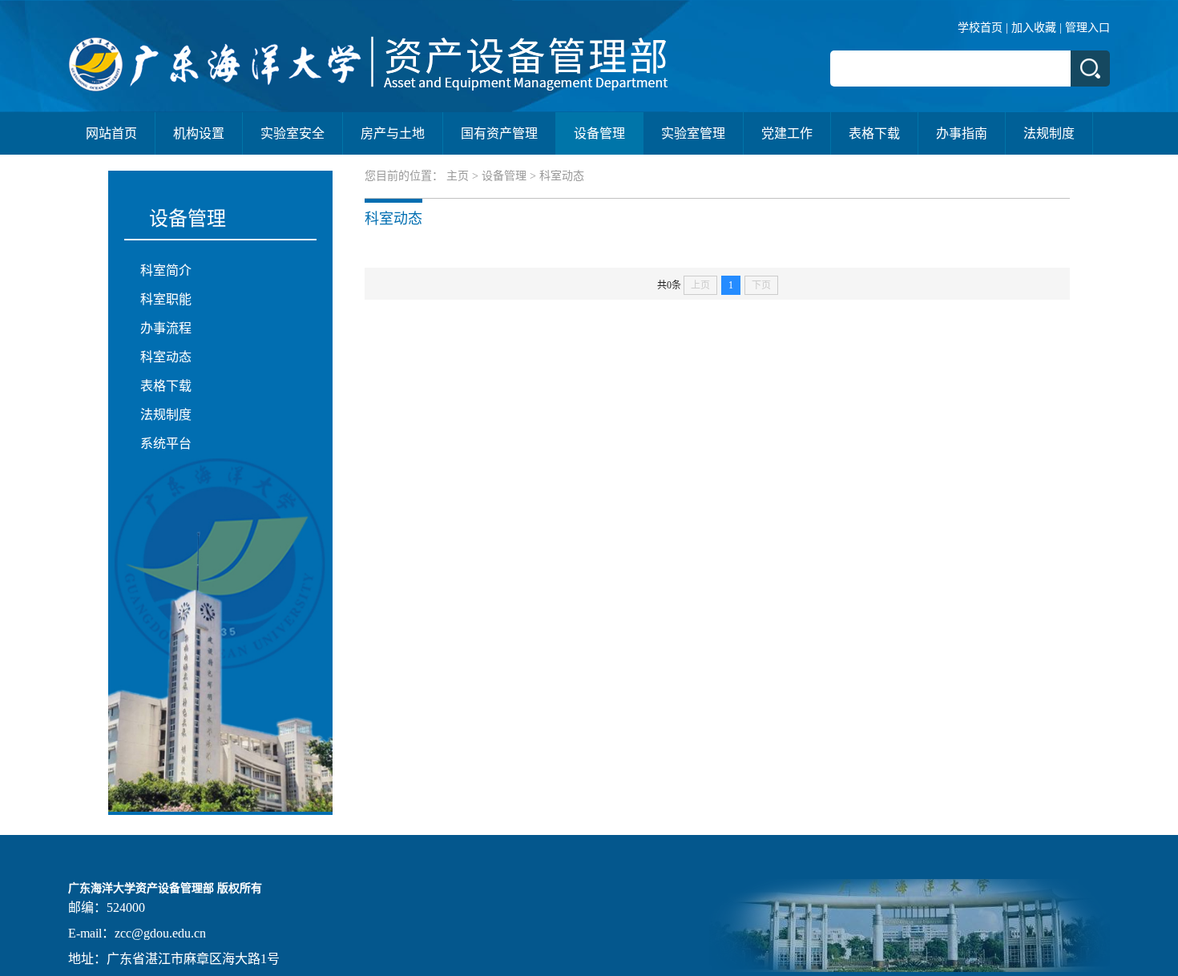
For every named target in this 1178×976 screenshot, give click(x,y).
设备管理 (599, 133)
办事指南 (961, 133)
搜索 (1090, 68)
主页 (457, 176)
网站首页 (111, 133)
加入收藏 (1033, 28)
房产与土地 (393, 133)
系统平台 (166, 443)
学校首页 (980, 28)
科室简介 (166, 270)
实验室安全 (292, 133)
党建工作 (787, 133)
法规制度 (1049, 133)
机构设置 (198, 133)
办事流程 (166, 328)
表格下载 (874, 133)
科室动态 (166, 357)
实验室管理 (693, 133)
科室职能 (166, 299)
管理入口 (1087, 28)
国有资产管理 (499, 133)
